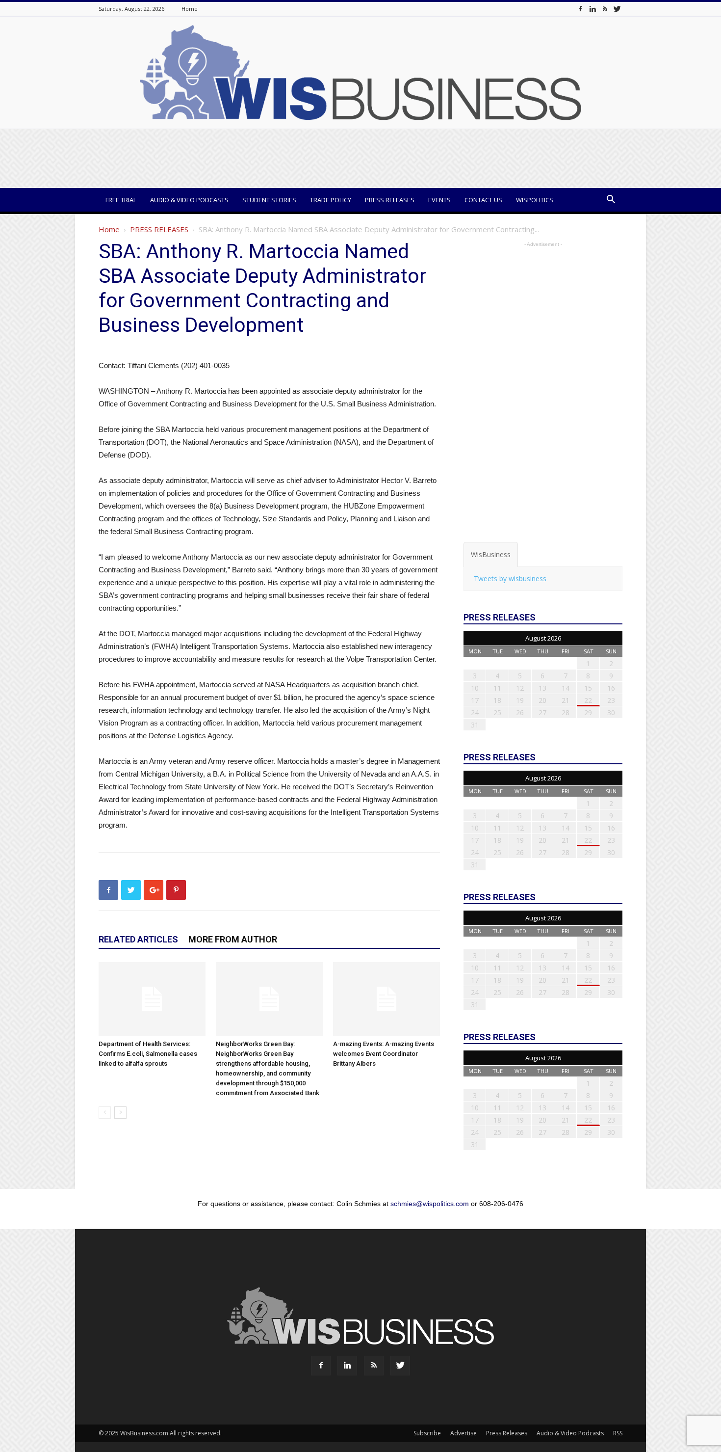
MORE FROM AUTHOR (232, 939)
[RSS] (604, 8)
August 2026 (543, 638)
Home (189, 8)
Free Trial (120, 199)
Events (439, 199)
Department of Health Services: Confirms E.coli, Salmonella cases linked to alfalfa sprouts (148, 1053)
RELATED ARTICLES (138, 939)
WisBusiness (491, 554)
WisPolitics (534, 199)
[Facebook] (580, 8)
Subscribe (427, 1433)
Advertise (463, 1433)
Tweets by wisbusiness (510, 578)
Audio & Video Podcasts (189, 199)
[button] (610, 200)
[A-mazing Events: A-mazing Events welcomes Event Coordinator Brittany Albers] (386, 999)
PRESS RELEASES (159, 229)
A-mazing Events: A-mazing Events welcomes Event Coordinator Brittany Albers (383, 1053)
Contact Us (483, 199)
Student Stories (269, 199)
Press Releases (389, 199)
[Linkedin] (592, 8)
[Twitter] (617, 8)
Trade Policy (330, 199)
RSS (617, 1433)
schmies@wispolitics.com (429, 1204)
